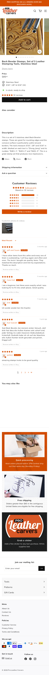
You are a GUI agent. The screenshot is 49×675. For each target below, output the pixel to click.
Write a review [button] (24, 212)
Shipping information (12, 167)
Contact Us (6, 612)
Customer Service (9, 625)
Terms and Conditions (10, 632)
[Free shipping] (24, 486)
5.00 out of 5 (30, 188)
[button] (7, 95)
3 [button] (25, 372)
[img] (7, 247)
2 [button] (21, 372)
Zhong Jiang (7, 69)
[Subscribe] (41, 568)
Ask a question (9, 173)
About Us (5, 608)
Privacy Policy (7, 628)
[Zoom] (39, 52)
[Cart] (40, 11)
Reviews (5, 615)
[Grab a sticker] (24, 526)
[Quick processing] (24, 446)
